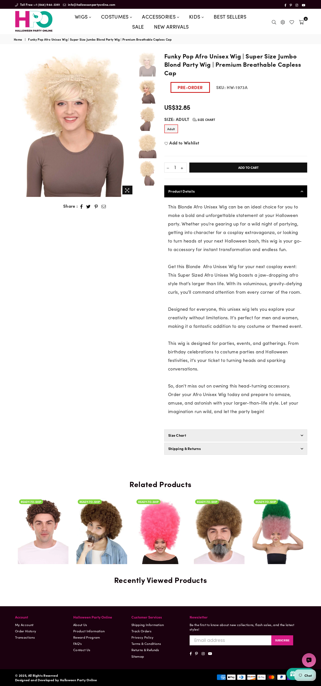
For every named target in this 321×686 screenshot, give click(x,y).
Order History (25, 631)
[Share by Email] (104, 206)
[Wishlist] (291, 21)
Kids (195, 16)
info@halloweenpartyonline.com (91, 4)
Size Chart (206, 119)
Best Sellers (230, 16)
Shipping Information (147, 624)
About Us (80, 624)
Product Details (181, 191)
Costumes (115, 16)
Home (18, 39)
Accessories (159, 16)
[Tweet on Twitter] (88, 206)
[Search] (274, 21)
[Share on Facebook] (81, 206)
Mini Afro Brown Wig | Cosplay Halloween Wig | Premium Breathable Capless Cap (43, 523)
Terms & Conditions (146, 643)
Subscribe (282, 640)
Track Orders (141, 631)
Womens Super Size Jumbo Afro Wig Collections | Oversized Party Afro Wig (160, 504)
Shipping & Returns (184, 448)
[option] (74, 124)
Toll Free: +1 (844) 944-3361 (39, 4)
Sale (138, 26)
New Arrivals (171, 26)
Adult (171, 129)
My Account (24, 624)
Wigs (82, 16)
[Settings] (282, 21)
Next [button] (131, 124)
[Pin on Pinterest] (96, 206)
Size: (189, 119)
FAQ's (77, 643)
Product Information (89, 631)
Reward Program (86, 637)
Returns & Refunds (145, 649)
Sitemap (137, 656)
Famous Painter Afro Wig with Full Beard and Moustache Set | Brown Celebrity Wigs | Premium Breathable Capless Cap (219, 523)
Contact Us (81, 649)
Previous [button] (18, 124)
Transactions (25, 637)
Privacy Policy (142, 637)
